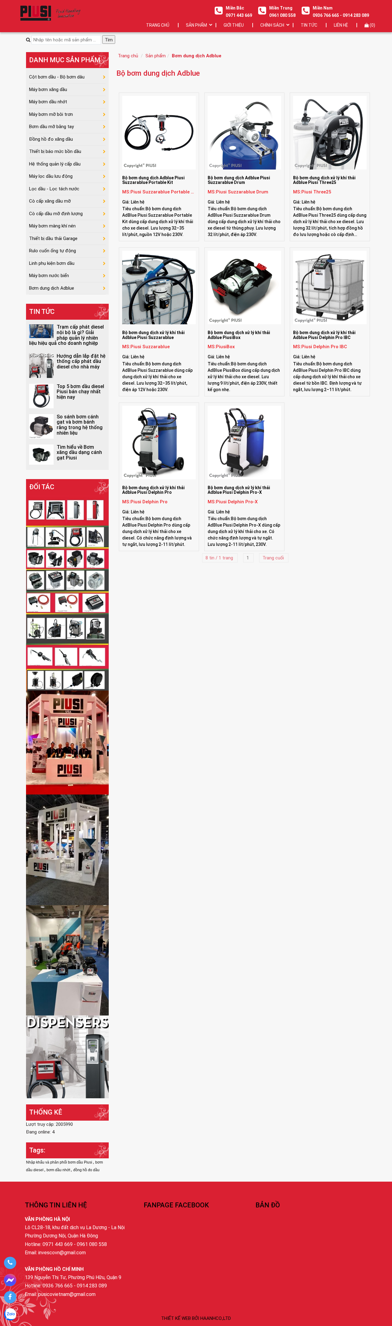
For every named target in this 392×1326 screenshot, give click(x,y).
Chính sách (272, 25)
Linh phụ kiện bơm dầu (51, 263)
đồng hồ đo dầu (86, 1170)
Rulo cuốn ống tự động (52, 250)
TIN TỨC (309, 25)
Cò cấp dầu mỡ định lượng (56, 213)
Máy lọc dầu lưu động (51, 176)
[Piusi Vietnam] (67, 960)
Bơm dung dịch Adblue (196, 56)
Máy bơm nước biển (49, 275)
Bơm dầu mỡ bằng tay (51, 126)
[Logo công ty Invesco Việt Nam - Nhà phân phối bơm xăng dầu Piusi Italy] (50, 13)
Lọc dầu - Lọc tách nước (54, 189)
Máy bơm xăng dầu (48, 89)
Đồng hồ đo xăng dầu (51, 139)
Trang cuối (273, 558)
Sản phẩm (155, 56)
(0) (372, 25)
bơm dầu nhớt (59, 1170)
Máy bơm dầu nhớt (48, 102)
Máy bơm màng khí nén (52, 226)
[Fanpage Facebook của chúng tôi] (10, 1297)
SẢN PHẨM (196, 25)
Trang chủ (157, 25)
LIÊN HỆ (341, 25)
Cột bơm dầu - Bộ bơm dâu (57, 77)
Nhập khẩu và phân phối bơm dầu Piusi (59, 1162)
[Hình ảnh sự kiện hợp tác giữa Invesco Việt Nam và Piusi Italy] (67, 849)
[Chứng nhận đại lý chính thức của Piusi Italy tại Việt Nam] (67, 742)
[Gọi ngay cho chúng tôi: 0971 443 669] (10, 1262)
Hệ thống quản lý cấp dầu (55, 164)
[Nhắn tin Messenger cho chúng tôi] (10, 1280)
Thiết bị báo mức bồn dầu (55, 151)
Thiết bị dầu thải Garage (53, 238)
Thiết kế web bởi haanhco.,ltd (196, 1318)
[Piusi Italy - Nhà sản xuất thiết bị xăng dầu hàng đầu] (67, 592)
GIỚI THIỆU (234, 25)
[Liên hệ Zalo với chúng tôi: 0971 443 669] (10, 1314)
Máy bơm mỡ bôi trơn (51, 114)
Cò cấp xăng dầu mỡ (50, 201)
